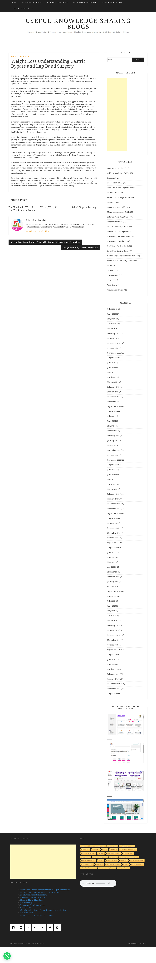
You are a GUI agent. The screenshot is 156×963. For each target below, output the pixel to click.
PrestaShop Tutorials (116, 241)
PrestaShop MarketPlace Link (32, 897)
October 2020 (112, 586)
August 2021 (112, 548)
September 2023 (114, 460)
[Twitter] (50, 927)
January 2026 (113, 338)
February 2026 (113, 333)
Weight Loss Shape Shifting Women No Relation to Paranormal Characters (45, 242)
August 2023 (112, 465)
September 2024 (114, 406)
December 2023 (113, 445)
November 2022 (114, 509)
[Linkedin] (28, 927)
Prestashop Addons (32, 3)
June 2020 (111, 606)
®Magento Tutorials (115, 168)
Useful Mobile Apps (112, 3)
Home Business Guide (116, 207)
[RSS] (43, 927)
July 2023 (111, 470)
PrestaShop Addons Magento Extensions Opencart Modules (45, 890)
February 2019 (113, 674)
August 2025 (112, 358)
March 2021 (112, 572)
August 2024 (112, 411)
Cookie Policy (26, 908)
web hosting (113, 857)
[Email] (36, 927)
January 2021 (113, 582)
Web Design (112, 285)
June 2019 (111, 664)
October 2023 (112, 455)
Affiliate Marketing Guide (118, 173)
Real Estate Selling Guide (118, 251)
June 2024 (111, 421)
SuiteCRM (111, 266)
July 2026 (111, 309)
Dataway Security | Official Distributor (36, 915)
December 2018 (113, 684)
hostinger (104, 849)
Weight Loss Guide (20, 56)
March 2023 (112, 489)
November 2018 (114, 689)
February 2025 (113, 387)
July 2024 (111, 416)
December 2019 (113, 635)
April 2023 (111, 484)
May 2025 (111, 372)
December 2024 (113, 397)
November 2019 (114, 640)
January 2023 (113, 499)
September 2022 (114, 513)
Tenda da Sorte (26, 913)
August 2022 (112, 518)
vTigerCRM (112, 280)
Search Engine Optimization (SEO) (121, 256)
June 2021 (111, 557)
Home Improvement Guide (118, 212)
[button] (7, 956)
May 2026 (111, 319)
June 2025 (111, 367)
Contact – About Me (21, 8)
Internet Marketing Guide (118, 217)
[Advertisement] (117, 114)
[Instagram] (21, 927)
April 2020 (111, 616)
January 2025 (113, 392)
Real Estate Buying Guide (118, 246)
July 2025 (111, 363)
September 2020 (114, 591)
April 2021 (111, 567)
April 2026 (111, 324)
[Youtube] (58, 927)
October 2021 (112, 538)
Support (110, 270)
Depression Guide (115, 183)
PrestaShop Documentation (119, 236)
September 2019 (114, 650)
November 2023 (114, 450)
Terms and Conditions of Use (32, 905)
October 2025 (112, 348)
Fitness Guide (113, 193)
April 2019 (111, 669)
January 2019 (113, 679)
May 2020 (111, 611)
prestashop (84, 846)
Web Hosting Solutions (84, 3)
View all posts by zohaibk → (37, 231)
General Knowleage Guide (118, 197)
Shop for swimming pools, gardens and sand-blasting (43, 910)
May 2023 (111, 479)
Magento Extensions (57, 3)
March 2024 (112, 431)
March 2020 (112, 621)
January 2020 (113, 630)
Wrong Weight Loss (50, 207)
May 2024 (111, 426)
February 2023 (113, 494)
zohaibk (15, 71)
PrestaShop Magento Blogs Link (33, 895)
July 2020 (111, 601)
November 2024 (114, 402)
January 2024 (113, 440)
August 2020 (112, 596)
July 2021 (111, 552)
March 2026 (112, 329)
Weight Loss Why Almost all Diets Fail (80, 248)
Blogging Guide (113, 178)
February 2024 (113, 436)
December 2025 (113, 343)
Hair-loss (111, 202)
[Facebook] (14, 927)
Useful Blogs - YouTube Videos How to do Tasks (40, 892)
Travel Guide (112, 275)
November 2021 (114, 533)
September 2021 (114, 543)
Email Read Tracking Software (120, 188)
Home (13, 3)
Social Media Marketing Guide (120, 261)
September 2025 (114, 353)
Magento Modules (114, 222)
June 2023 (111, 475)
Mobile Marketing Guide (117, 227)
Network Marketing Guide (118, 231)
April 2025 (111, 377)
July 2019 (111, 659)
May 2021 (111, 562)
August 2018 (112, 694)
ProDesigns (142, 943)
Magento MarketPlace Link (31, 900)
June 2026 (111, 314)
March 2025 (112, 382)
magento (101, 860)
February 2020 (113, 625)
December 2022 (113, 504)
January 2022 (113, 523)
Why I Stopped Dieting (84, 207)
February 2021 (113, 577)
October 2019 (112, 645)
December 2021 (113, 528)
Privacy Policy (26, 903)
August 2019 (112, 655)
